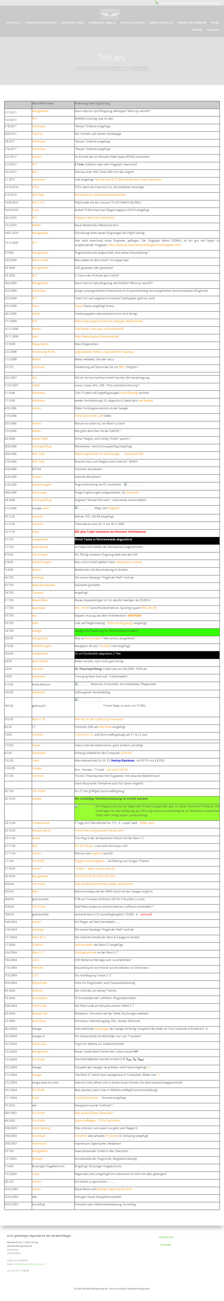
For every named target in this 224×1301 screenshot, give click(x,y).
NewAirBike (39, 600)
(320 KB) (126, 753)
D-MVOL (37, 945)
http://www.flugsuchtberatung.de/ (97, 336)
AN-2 (122, 367)
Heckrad (37, 516)
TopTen (37, 134)
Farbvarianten (84, 945)
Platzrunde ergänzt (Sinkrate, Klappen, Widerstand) (108, 321)
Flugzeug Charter (132, 22)
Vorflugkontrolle (86, 952)
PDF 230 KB (148, 608)
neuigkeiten (40, 539)
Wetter (36, 225)
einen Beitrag (129, 393)
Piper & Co (39, 937)
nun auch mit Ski (117, 769)
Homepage (101, 1029)
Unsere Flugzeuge (161, 22)
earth (45, 508)
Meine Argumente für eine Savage (97, 454)
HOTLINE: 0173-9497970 (93, 68)
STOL (35, 187)
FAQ (34, 846)
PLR (34, 321)
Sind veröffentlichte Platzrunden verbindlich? (104, 884)
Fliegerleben (40, 344)
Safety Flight (40, 439)
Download (38, 753)
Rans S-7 (37, 952)
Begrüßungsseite (43, 585)
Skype (79, 306)
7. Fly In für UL (84, 735)
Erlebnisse (39, 126)
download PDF (134, 454)
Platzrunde (39, 492)
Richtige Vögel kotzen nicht (114, 1189)
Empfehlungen (41, 485)
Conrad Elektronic (86, 1098)
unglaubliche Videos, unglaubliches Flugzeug (104, 352)
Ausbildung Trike (72, 22)
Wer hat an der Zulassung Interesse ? (99, 719)
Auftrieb (37, 990)
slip (34, 615)
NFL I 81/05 (82, 608)
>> (149, 1067)
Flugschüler (39, 983)
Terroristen (39, 554)
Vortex (36, 408)
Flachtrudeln (93, 638)
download (38, 608)
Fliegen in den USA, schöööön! (94, 218)
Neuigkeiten (40, 111)
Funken (37, 157)
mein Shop (39, 1021)
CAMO (36, 385)
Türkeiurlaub (41, 823)
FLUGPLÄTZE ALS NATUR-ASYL (95, 876)
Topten (37, 477)
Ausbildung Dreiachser (41, 22)
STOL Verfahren (109, 1121)
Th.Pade (104, 646)
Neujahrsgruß (41, 830)
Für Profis (38, 1059)
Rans (35, 891)
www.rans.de (40, 547)
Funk (35, 210)
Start (35, 306)
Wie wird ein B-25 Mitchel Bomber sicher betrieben (128, 179)
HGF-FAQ (38, 195)
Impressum (39, 1143)
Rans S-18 (38, 719)
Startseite (13, 22)
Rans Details (40, 661)
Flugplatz (114, 508)
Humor (36, 423)
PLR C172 (38, 202)
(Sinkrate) (132, 492)
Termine (196, 29)
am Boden (145, 400)
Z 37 (35, 975)
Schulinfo (81, 1136)
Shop (35, 532)
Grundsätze (39, 998)
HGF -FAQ (38, 454)
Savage (36, 631)
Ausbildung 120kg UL (102, 22)
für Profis (38, 791)
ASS (34, 378)
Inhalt (36, 314)
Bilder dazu (147, 823)
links (35, 336)
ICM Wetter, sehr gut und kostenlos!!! (99, 329)
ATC (34, 118)
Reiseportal (39, 1013)
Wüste (36, 838)
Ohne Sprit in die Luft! (89, 416)
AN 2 (35, 172)
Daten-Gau (39, 1044)
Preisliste (112, 1136)
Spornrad (38, 367)
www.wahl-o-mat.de (129, 562)
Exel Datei (105, 727)
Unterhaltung (41, 1128)
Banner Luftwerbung (192, 22)
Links (35, 760)
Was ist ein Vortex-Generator (94, 1113)
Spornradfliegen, (86, 1121)
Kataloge (38, 577)
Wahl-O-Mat (40, 260)
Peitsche (37, 968)
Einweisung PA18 (43, 352)
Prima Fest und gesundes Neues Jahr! (99, 830)
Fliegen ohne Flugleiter (90, 861)
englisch (97, 853)
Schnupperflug (41, 446)
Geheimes (38, 393)
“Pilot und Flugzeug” (119, 623)
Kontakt (213, 29)
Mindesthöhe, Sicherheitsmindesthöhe (100, 195)
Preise (215, 22)
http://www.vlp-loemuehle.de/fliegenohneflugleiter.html (144, 245)
